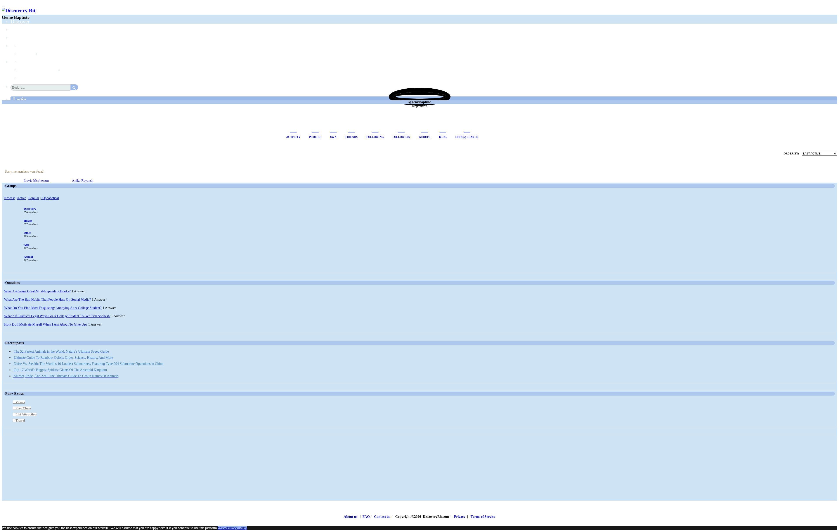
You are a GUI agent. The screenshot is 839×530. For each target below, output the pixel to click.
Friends (351, 137)
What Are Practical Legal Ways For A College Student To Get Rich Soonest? (57, 316)
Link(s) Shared (466, 137)
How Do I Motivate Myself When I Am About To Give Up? (45, 324)
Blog (443, 137)
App (26, 244)
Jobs (44, 54)
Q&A (333, 137)
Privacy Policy (237, 528)
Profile (315, 137)
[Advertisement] (135, 467)
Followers (401, 137)
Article (26, 70)
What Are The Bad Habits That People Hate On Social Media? (47, 299)
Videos (20, 402)
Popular (33, 198)
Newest (9, 198)
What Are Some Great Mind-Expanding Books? (37, 291)
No (225, 528)
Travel (20, 420)
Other (27, 232)
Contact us (382, 516)
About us (350, 516)
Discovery (30, 208)
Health (28, 220)
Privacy (459, 516)
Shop (68, 70)
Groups (18, 38)
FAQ (366, 516)
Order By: (791, 153)
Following (375, 137)
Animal (28, 256)
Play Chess (23, 408)
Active (21, 198)
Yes (220, 528)
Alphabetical (50, 198)
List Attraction (26, 414)
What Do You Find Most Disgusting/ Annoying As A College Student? (53, 308)
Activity (293, 137)
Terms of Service (483, 516)
